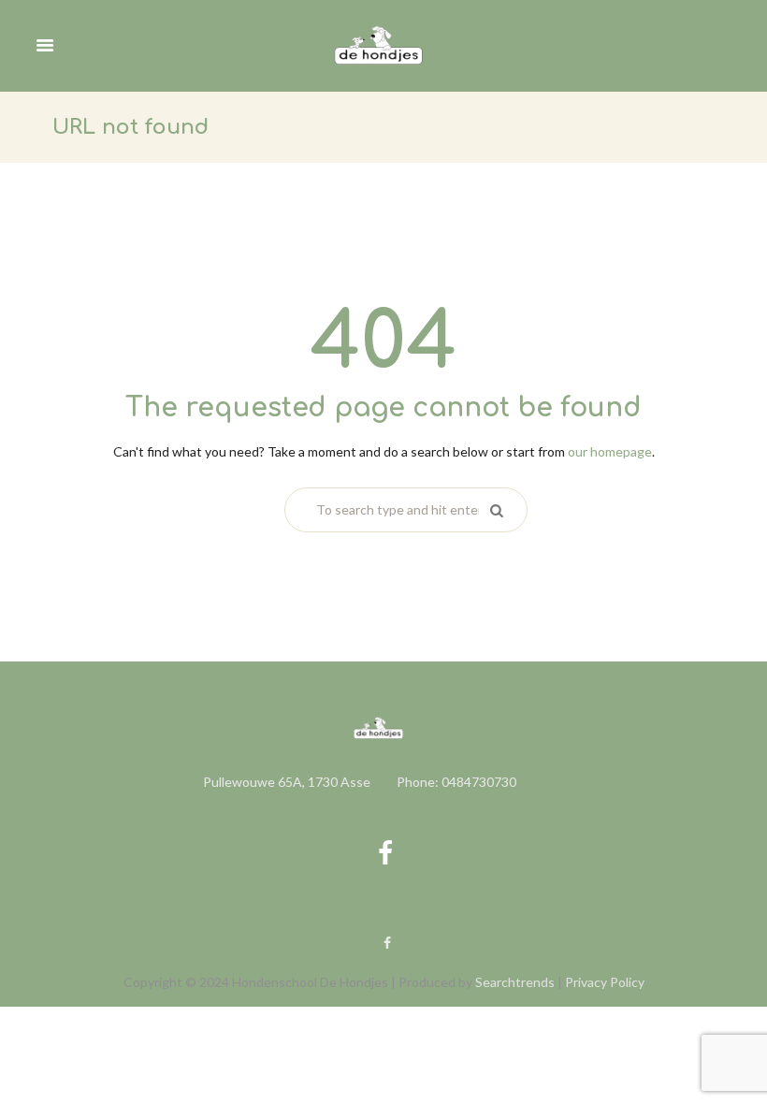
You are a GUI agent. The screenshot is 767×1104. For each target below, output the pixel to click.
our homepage (610, 451)
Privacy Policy (604, 982)
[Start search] (495, 510)
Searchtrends (515, 982)
